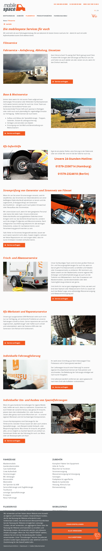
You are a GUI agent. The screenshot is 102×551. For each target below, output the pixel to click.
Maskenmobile (9, 463)
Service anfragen (61, 81)
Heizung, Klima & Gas (61, 484)
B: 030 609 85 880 (75, 4)
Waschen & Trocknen (61, 469)
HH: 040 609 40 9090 (61, 4)
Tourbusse (7, 490)
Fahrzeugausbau (60, 16)
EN (98, 10)
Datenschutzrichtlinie (11, 546)
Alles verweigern (75, 531)
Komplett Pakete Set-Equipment (65, 463)
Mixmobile (7, 482)
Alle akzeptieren (74, 537)
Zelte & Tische (58, 466)
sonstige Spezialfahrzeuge (14, 492)
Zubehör (20, 16)
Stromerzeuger (9, 474)
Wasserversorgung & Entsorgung (66, 474)
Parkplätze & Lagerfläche (62, 479)
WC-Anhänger (9, 477)
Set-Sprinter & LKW (11, 484)
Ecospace (7, 495)
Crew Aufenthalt (10, 471)
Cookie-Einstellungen (74, 524)
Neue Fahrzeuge (10, 498)
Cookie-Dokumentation (37, 546)
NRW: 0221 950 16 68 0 (91, 4)
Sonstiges (56, 477)
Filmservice (30, 16)
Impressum (23, 546)
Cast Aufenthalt (9, 469)
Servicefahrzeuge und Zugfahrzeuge (18, 487)
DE (95, 10)
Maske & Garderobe (60, 482)
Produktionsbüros (44, 16)
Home (5, 21)
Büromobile (8, 479)
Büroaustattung (58, 487)
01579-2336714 (66, 166)
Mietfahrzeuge (9, 16)
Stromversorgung (59, 471)
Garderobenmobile (11, 466)
